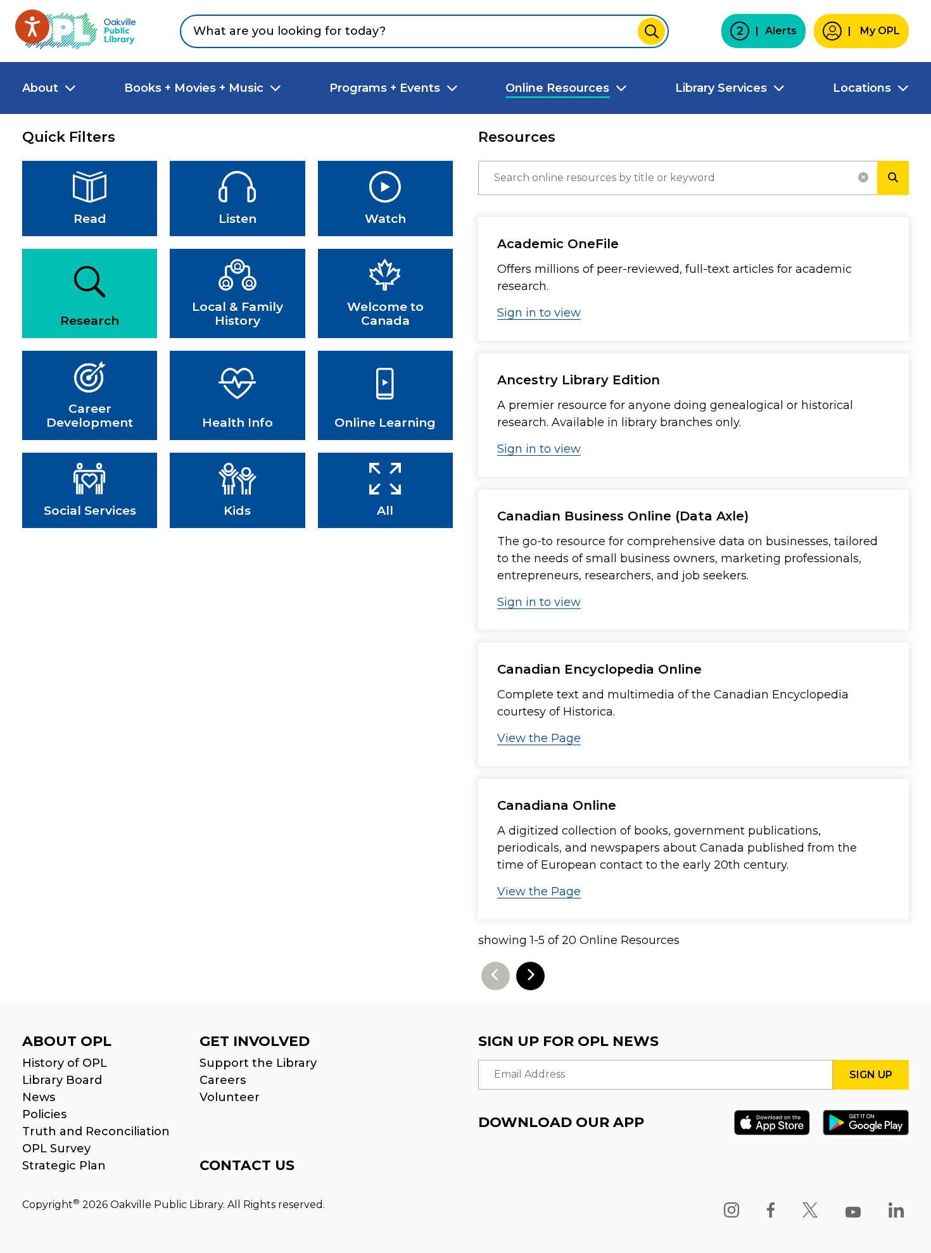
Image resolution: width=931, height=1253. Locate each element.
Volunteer (230, 1097)
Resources (516, 137)
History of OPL (64, 1063)
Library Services (721, 88)
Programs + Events (384, 88)
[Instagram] (731, 1210)
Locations (862, 88)
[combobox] (424, 31)
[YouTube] (853, 1210)
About (40, 88)
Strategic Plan (64, 1166)
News (38, 1097)
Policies (44, 1114)
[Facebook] (771, 1210)
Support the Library (258, 1063)
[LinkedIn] (896, 1210)
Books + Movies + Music (193, 88)
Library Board (62, 1080)
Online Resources (557, 88)
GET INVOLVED (255, 1041)
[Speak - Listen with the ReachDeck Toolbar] (32, 26)
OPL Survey (56, 1148)
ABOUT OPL (66, 1041)
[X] (810, 1210)
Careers (223, 1080)
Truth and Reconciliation (96, 1131)
